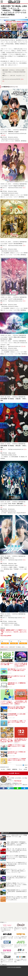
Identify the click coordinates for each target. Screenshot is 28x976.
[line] (17, 788)
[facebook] (3, 788)
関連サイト (4, 922)
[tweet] (9, 788)
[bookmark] (24, 788)
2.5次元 (8, 769)
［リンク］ (3, 135)
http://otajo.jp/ (17, 780)
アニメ (20, 769)
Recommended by (19, 765)
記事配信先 (4, 964)
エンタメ (3, 769)
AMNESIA (14, 769)
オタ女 (25, 769)
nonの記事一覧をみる (14, 773)
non (26, 17)
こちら (20, 783)
